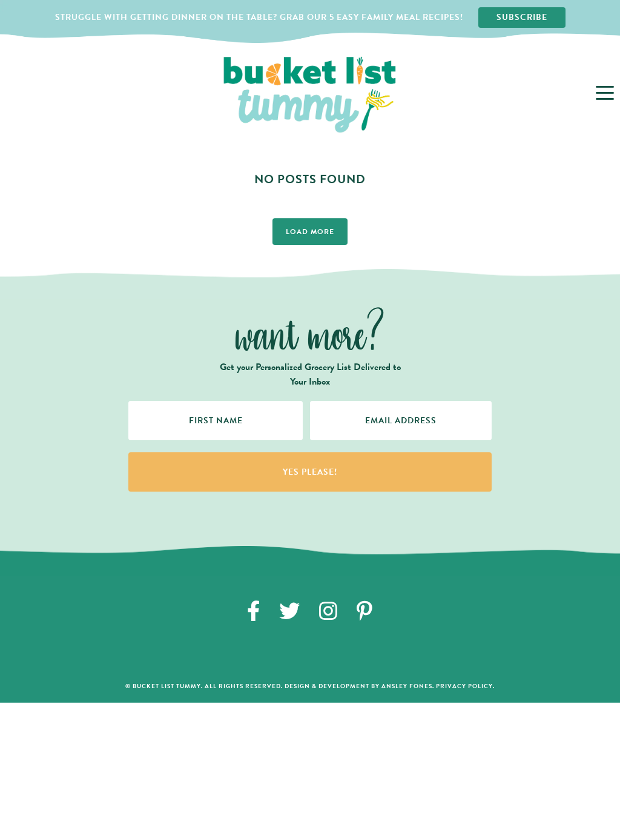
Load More (310, 231)
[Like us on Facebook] (253, 610)
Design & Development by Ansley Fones (358, 686)
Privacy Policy (464, 686)
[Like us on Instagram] (328, 610)
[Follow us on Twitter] (289, 610)
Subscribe (521, 17)
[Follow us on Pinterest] (365, 610)
